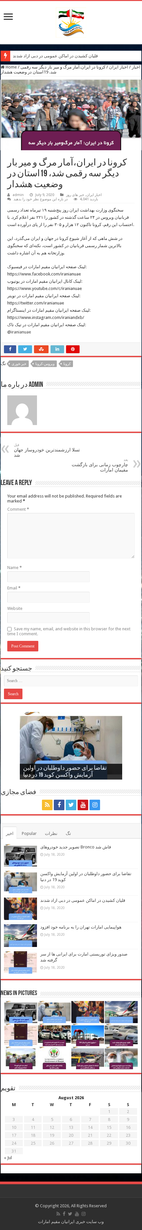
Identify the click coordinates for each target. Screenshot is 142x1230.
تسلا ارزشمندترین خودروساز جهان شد (47, 450)
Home (11, 67)
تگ (68, 833)
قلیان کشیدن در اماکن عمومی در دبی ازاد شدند (55, 55)
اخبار (136, 67)
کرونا (67, 364)
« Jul (8, 1157)
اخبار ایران (118, 67)
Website (14, 608)
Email (13, 588)
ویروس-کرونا (44, 364)
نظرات (51, 833)
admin (18, 195)
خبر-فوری (19, 364)
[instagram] (94, 805)
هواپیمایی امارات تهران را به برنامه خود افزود (81, 927)
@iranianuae (19, 331)
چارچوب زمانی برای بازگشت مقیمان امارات (100, 465)
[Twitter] (71, 805)
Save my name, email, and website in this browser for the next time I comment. (68, 631)
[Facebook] (59, 805)
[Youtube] (83, 805)
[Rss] (47, 805)
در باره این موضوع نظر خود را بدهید (41, 199)
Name (14, 567)
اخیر (10, 833)
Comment (18, 509)
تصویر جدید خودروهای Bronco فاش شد (75, 846)
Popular (29, 833)
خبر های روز (75, 195)
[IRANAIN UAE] (71, 21)
